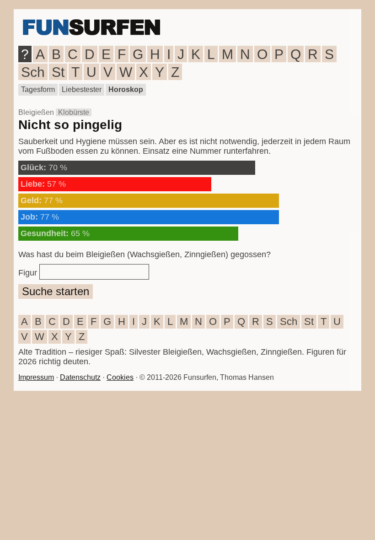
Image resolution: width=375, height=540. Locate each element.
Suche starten (55, 291)
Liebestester (82, 89)
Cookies (120, 377)
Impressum (36, 377)
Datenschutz (80, 377)
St (58, 72)
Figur (27, 272)
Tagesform (38, 89)
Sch (33, 72)
